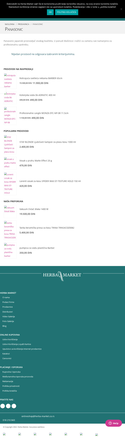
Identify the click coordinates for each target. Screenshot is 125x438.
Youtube (8, 406)
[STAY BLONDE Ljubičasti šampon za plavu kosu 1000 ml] (10, 144)
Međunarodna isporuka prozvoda (17, 376)
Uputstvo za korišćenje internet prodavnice (21, 349)
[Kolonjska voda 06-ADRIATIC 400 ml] (10, 97)
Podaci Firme (8, 302)
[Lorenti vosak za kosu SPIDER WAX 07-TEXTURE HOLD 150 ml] (10, 183)
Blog (4, 326)
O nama (6, 297)
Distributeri (7, 311)
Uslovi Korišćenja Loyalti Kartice (16, 344)
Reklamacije (7, 381)
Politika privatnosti (11, 386)
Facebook (2, 406)
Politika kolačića (9, 391)
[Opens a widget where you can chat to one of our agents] (113, 423)
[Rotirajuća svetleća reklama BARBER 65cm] (10, 81)
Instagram (14, 406)
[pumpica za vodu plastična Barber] (10, 250)
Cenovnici (6, 358)
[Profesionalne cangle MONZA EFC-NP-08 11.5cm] (10, 116)
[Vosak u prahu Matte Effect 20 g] (10, 163)
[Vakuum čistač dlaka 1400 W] (10, 211)
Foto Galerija (8, 321)
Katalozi (6, 353)
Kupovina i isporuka (11, 372)
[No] (121, 9)
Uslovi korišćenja (10, 339)
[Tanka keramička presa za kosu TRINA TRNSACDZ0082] (10, 230)
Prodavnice (7, 307)
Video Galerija (8, 316)
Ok (50, 12)
